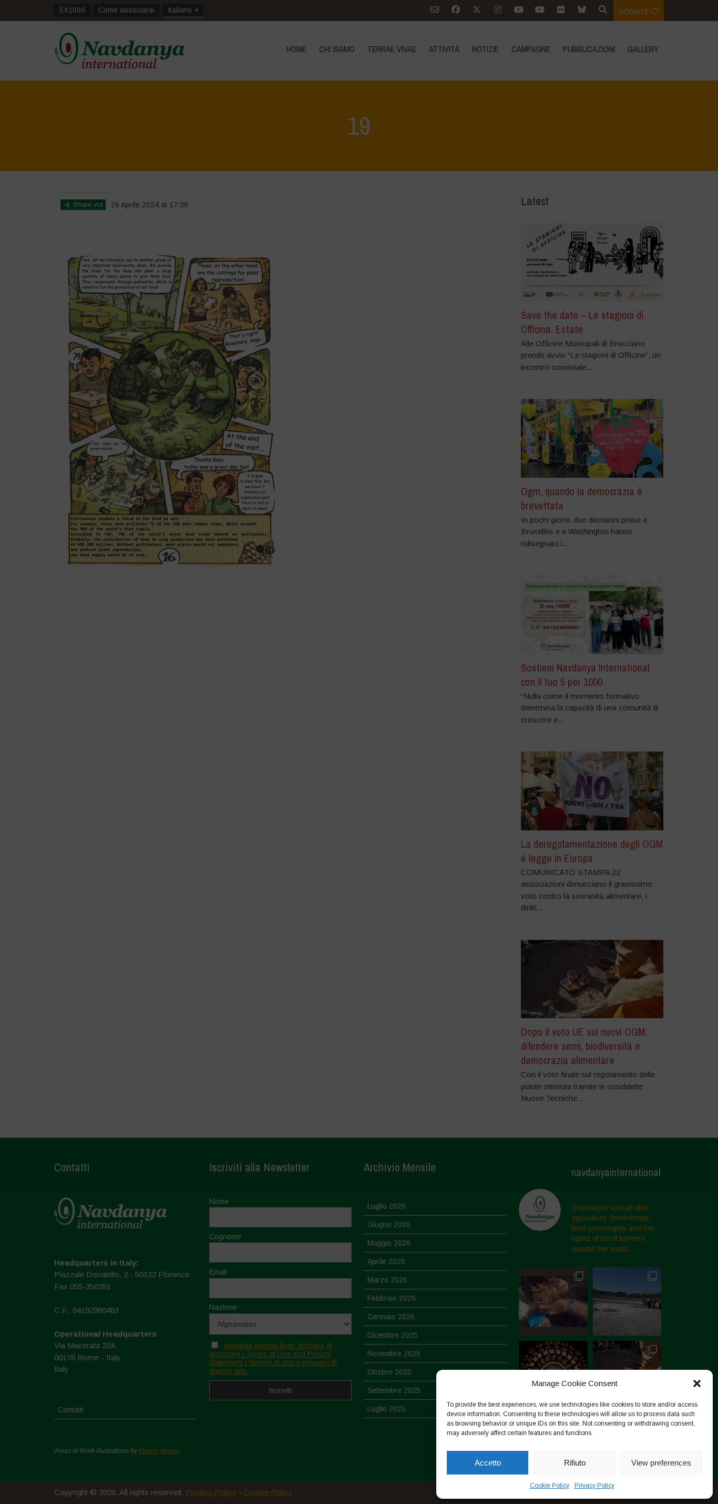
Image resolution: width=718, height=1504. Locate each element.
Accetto (488, 1462)
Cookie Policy (549, 1485)
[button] (697, 1383)
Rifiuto (575, 1462)
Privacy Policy (594, 1485)
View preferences (661, 1462)
